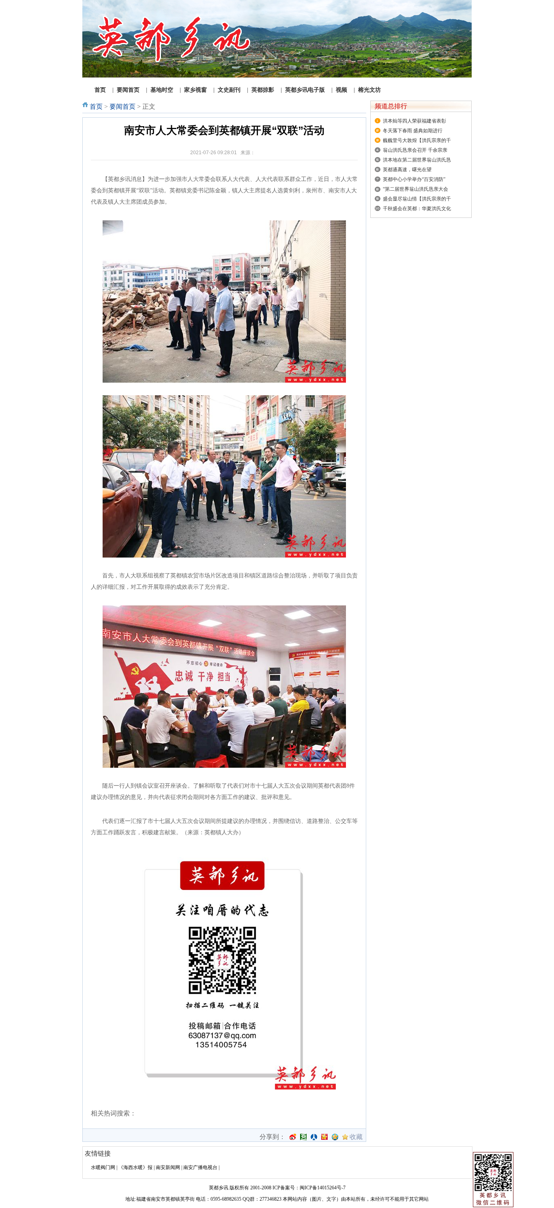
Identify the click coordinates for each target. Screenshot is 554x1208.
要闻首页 (122, 106)
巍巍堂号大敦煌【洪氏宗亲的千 (417, 140)
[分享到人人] (314, 1137)
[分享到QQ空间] (335, 1137)
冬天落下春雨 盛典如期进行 (412, 131)
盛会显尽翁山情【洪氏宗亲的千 (417, 199)
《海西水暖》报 (135, 1167)
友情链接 (98, 1153)
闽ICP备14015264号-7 (323, 1188)
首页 (96, 106)
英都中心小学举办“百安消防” (414, 179)
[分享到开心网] (324, 1137)
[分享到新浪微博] (293, 1137)
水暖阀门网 (103, 1167)
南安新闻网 (168, 1167)
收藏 (356, 1137)
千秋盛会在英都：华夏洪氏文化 (417, 208)
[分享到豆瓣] (303, 1137)
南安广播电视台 (200, 1167)
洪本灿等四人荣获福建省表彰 (414, 121)
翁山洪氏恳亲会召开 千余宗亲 (415, 150)
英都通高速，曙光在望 (407, 169)
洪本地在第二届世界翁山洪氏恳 (417, 160)
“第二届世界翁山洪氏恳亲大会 (415, 189)
